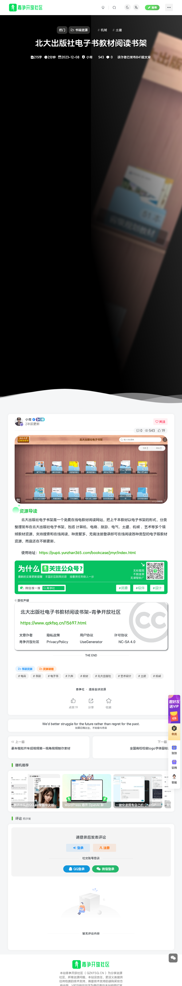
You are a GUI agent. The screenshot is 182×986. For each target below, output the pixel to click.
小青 (28, 419)
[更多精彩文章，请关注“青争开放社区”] (91, 577)
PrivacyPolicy (57, 642)
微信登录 (108, 869)
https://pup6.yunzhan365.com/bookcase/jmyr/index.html (87, 552)
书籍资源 (27, 669)
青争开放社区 (29, 642)
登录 (80, 848)
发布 (154, 7)
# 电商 (22, 676)
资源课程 (48, 669)
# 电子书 (53, 676)
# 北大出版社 (103, 676)
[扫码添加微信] (173, 958)
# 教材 (84, 676)
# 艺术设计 (124, 676)
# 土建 (142, 676)
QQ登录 (79, 869)
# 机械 (157, 676)
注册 (106, 848)
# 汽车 (69, 676)
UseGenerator (91, 642)
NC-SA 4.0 (127, 642)
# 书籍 (37, 676)
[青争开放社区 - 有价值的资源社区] (91, 964)
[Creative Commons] (116, 642)
